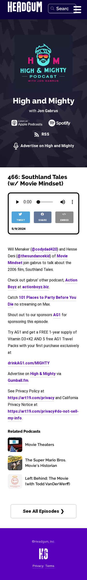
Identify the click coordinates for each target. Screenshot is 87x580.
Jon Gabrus (47, 111)
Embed (64, 220)
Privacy (38, 566)
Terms (49, 566)
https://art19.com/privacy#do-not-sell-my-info (43, 414)
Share (42, 220)
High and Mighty (43, 100)
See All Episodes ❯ (43, 511)
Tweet (20, 220)
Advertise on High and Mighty (47, 146)
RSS (45, 134)
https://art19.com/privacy (31, 398)
